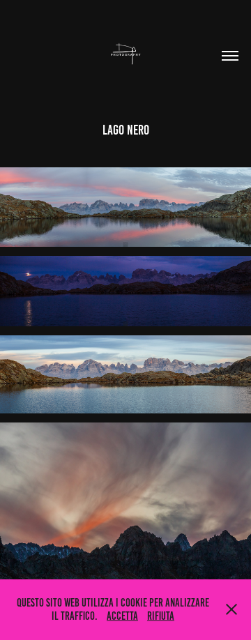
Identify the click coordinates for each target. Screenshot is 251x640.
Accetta (122, 616)
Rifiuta (160, 616)
